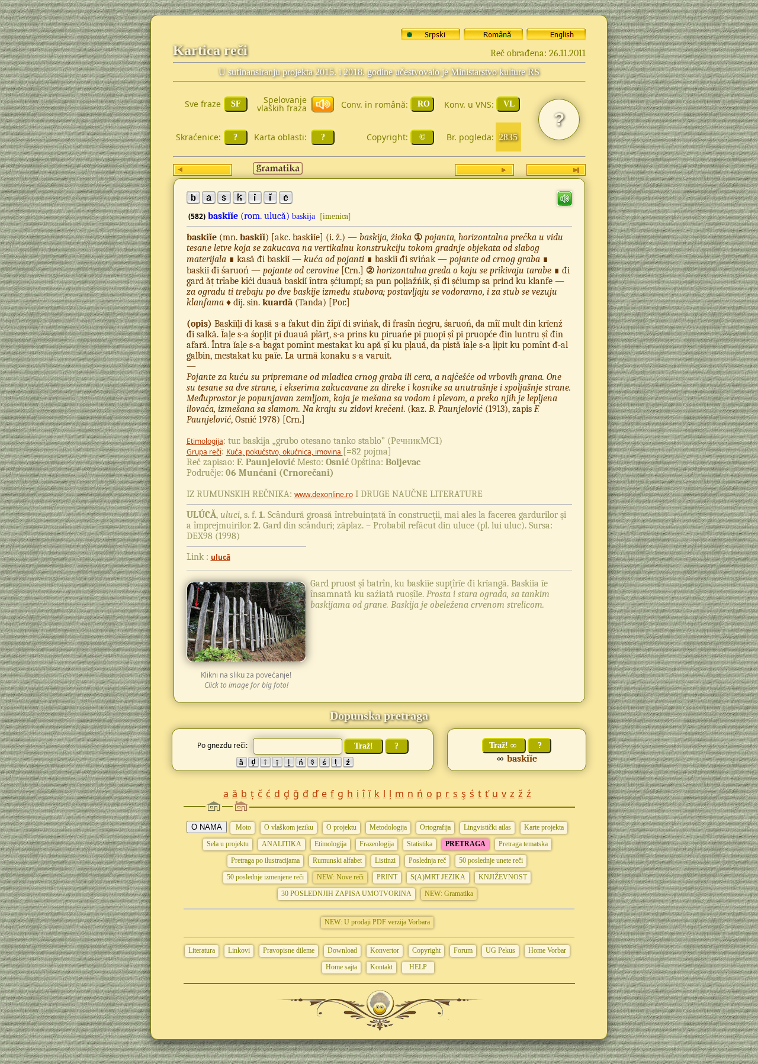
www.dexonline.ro (323, 494)
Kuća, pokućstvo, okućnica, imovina (284, 452)
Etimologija (205, 441)
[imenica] (335, 216)
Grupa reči (204, 452)
